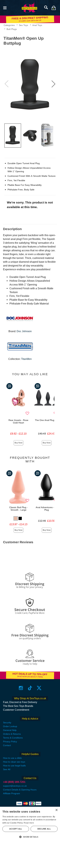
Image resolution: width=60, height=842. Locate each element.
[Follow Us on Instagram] (21, 687)
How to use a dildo (12, 758)
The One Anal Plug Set (46, 420)
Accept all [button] (15, 829)
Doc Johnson (24, 331)
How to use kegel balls (14, 765)
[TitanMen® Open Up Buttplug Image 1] (30, 84)
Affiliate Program (11, 793)
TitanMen (26, 358)
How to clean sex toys (14, 761)
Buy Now (18, 443)
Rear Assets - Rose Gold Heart (18, 421)
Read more (29, 823)
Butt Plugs (12, 29)
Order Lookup (10, 726)
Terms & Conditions (13, 737)
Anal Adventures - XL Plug (46, 508)
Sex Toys (23, 25)
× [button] (56, 810)
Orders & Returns (12, 733)
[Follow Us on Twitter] (39, 687)
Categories (9, 25)
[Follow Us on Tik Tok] (30, 687)
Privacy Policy (10, 741)
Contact (7, 745)
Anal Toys (37, 25)
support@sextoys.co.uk (15, 785)
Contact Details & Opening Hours (19, 789)
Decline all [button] (44, 829)
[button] (5, 7)
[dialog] (30, 824)
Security (7, 722)
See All (6, 769)
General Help (9, 730)
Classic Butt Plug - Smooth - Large (18, 508)
